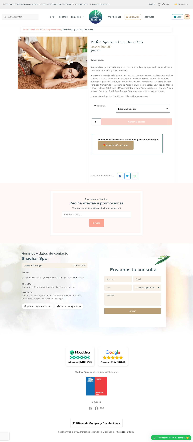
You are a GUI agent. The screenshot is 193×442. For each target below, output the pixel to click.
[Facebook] (163, 4)
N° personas (99, 106)
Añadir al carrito (136, 122)
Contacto (149, 17)
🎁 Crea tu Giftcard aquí (115, 145)
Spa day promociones (51, 30)
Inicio (25, 30)
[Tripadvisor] (167, 4)
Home (51, 17)
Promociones (114, 17)
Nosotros (63, 17)
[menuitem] (180, 4)
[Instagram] (159, 4)
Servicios (76, 17)
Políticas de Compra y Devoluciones (96, 423)
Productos (34, 30)
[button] (120, 176)
